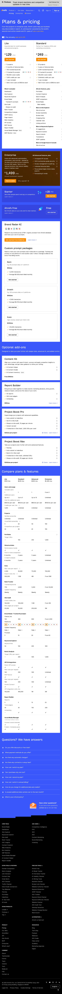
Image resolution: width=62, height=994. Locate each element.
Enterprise (19, 13)
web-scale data (38, 31)
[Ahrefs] (5, 10)
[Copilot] (13, 624)
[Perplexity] (8, 624)
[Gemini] (11, 624)
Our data (21, 10)
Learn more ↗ (9, 197)
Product (11, 10)
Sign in (48, 10)
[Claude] (16, 624)
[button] (39, 10)
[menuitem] (13, 10)
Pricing (11, 13)
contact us (42, 808)
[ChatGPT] (6, 624)
